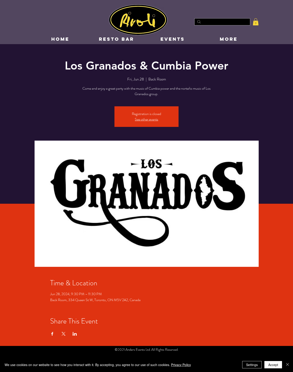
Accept (273, 364)
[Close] (287, 364)
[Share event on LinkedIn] (75, 334)
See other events (146, 119)
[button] (256, 21)
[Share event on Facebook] (52, 334)
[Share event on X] (63, 334)
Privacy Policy (181, 364)
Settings (252, 364)
